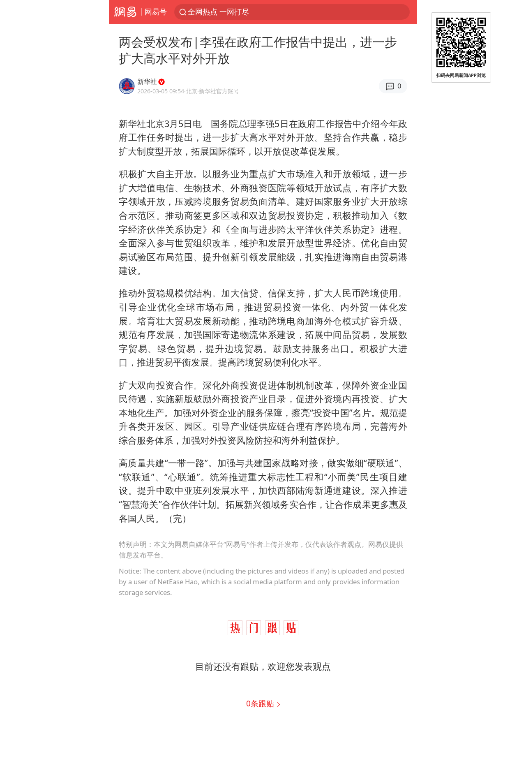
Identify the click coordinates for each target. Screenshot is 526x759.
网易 (125, 12)
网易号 (156, 11)
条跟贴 (261, 703)
